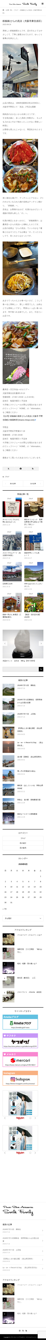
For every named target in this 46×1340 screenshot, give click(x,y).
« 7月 (5, 909)
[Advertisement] (20, 1179)
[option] (23, 646)
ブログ (7, 477)
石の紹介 (23, 843)
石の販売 (23, 848)
